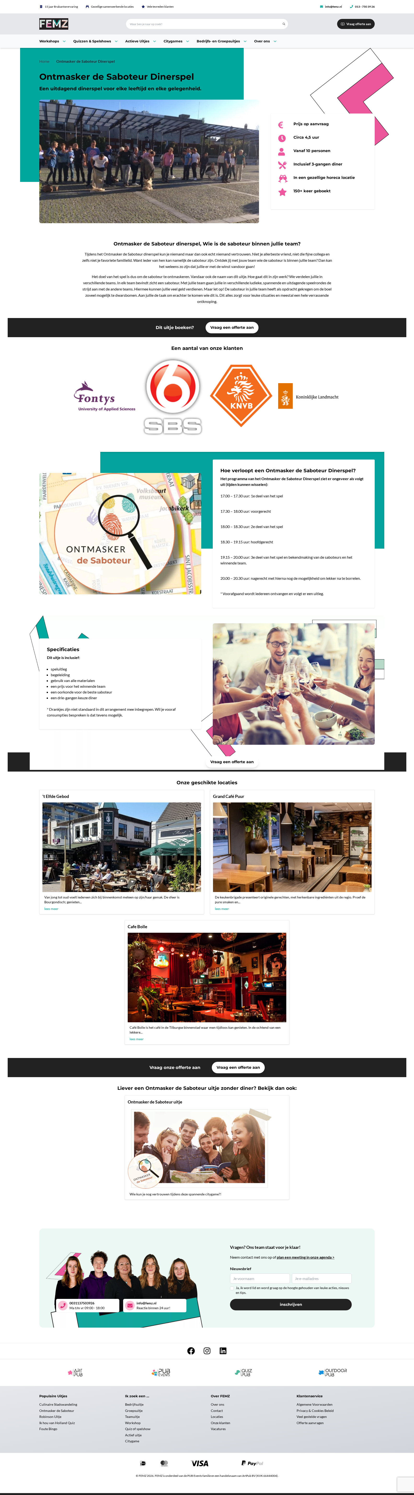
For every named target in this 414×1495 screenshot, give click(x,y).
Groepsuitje (134, 1411)
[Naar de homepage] (77, 24)
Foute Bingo (48, 1429)
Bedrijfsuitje (134, 1404)
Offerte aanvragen (310, 1423)
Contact (217, 1411)
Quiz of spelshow (137, 1429)
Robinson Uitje (50, 1417)
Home (44, 61)
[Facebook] (191, 1352)
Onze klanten (220, 1423)
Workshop (133, 1423)
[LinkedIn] (223, 1352)
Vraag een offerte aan (232, 327)
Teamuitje (132, 1417)
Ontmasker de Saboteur (56, 1411)
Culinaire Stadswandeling (58, 1404)
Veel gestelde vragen (312, 1417)
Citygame (132, 1441)
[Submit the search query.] (284, 24)
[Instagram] (207, 1352)
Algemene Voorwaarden (315, 1404)
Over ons (217, 1404)
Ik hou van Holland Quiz (57, 1423)
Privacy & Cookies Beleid (315, 1411)
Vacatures (218, 1429)
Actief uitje (133, 1435)
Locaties (217, 1417)
